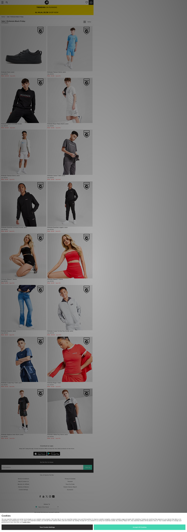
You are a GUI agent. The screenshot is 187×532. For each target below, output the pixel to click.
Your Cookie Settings (47, 527)
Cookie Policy (26, 522)
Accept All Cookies (139, 527)
